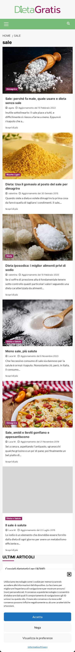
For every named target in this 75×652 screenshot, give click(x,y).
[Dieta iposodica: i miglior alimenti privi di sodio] (37, 237)
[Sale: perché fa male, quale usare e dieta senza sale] (37, 70)
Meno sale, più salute (21, 351)
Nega (37, 627)
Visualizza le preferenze (37, 638)
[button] (69, 574)
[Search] (68, 23)
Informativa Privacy (38, 646)
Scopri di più (11, 127)
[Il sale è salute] (37, 489)
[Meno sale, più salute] (37, 323)
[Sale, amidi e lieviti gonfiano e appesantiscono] (37, 404)
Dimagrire (12, 89)
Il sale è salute (16, 525)
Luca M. (12, 356)
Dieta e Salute (14, 341)
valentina (12, 193)
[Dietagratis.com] (37, 9)
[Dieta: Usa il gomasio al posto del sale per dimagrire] (37, 156)
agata (11, 107)
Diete (9, 256)
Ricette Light (13, 174)
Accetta (37, 617)
